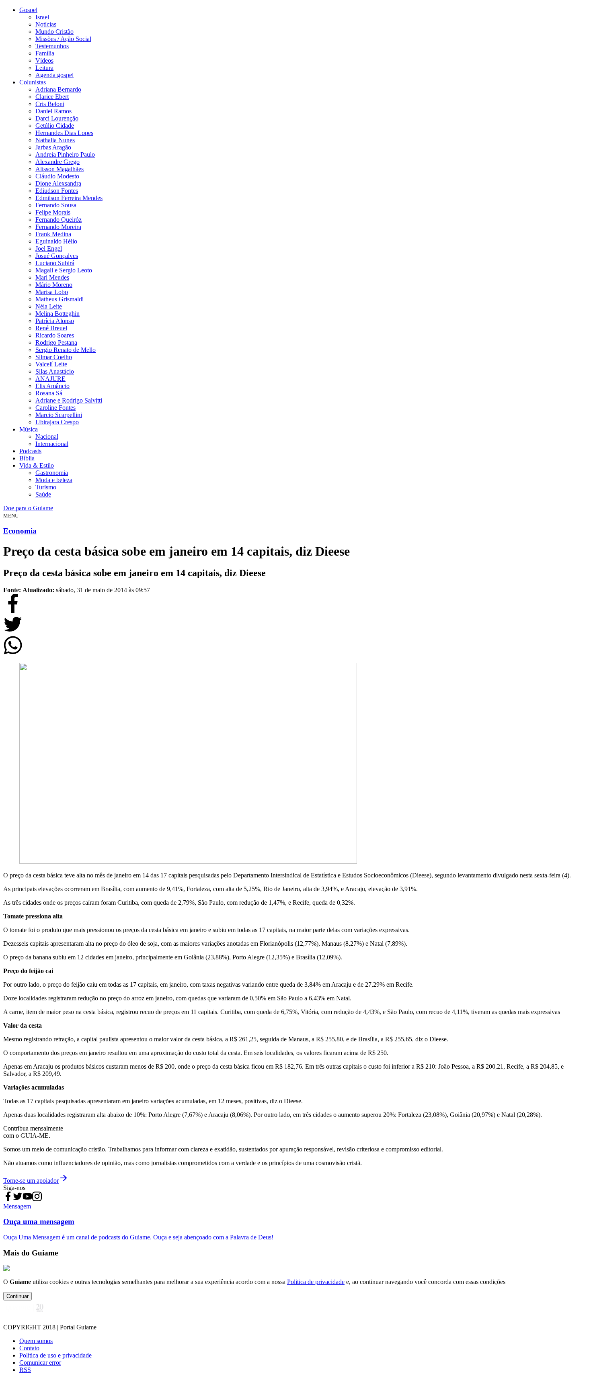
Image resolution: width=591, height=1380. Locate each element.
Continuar (17, 1296)
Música (28, 429)
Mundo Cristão (54, 31)
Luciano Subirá (54, 263)
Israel (42, 17)
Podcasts (30, 451)
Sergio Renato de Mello (65, 349)
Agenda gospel (54, 75)
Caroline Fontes (55, 407)
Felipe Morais (52, 212)
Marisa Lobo (51, 291)
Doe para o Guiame (28, 508)
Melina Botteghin (57, 313)
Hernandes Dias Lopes (64, 132)
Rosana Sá (48, 393)
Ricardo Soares (54, 335)
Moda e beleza (53, 479)
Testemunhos (52, 46)
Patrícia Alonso (54, 320)
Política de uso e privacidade (55, 1355)
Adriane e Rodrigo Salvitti (68, 400)
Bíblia (27, 458)
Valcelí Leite (51, 364)
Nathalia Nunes (55, 140)
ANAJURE (50, 378)
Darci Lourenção (56, 118)
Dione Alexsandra (58, 183)
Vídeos (44, 60)
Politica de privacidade (316, 1281)
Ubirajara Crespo (57, 422)
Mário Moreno (53, 284)
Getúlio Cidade (54, 125)
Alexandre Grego (57, 161)
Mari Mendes (52, 277)
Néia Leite (48, 306)
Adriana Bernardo (58, 89)
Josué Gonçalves (56, 255)
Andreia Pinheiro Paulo (65, 154)
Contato (29, 1348)
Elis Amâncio (52, 385)
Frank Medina (53, 234)
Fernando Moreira (58, 226)
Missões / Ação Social (63, 38)
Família (44, 53)
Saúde (43, 494)
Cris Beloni (49, 103)
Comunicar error (40, 1362)
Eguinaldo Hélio (56, 241)
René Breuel (51, 328)
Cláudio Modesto (57, 176)
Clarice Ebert (52, 96)
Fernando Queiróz (58, 219)
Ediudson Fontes (56, 190)
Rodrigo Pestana (56, 342)
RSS (25, 1369)
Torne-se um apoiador (31, 1180)
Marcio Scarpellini (58, 414)
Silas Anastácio (54, 371)
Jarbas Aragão (53, 147)
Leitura (44, 67)
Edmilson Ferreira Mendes (69, 197)
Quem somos (36, 1340)
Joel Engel (48, 248)
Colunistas (32, 82)
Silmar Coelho (53, 357)
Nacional (46, 436)
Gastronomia (51, 472)
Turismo (45, 487)
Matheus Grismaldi (59, 299)
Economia (20, 531)
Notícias (45, 24)
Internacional (51, 443)
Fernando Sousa (55, 205)
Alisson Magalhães (59, 169)
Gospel (28, 9)
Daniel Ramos (53, 111)
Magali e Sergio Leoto (63, 270)
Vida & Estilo (36, 465)
